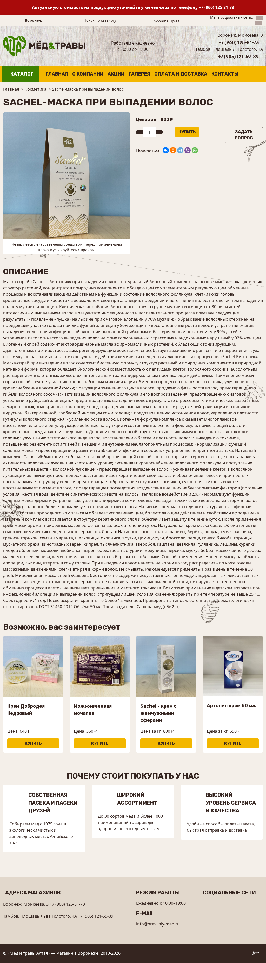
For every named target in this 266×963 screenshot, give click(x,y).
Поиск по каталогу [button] (100, 20)
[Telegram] (180, 150)
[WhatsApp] (195, 150)
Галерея (139, 74)
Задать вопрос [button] (244, 134)
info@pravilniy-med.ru (158, 924)
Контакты (224, 74)
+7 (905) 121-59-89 (238, 56)
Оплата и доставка (180, 74)
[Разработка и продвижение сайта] (257, 953)
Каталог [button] (21, 74)
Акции (116, 74)
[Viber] (187, 150)
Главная (57, 74)
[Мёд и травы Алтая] (44, 45)
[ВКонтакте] (166, 150)
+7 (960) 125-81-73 (216, 7)
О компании (87, 74)
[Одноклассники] (173, 150)
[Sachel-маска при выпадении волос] (66, 175)
